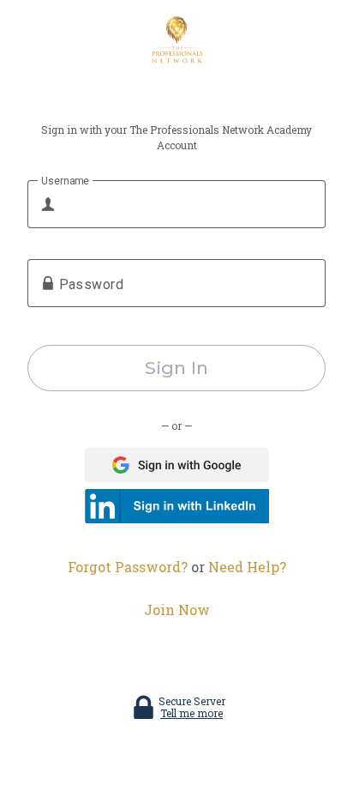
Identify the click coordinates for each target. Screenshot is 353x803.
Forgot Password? (128, 567)
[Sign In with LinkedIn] (177, 506)
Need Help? (247, 567)
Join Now (177, 610)
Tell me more (191, 713)
